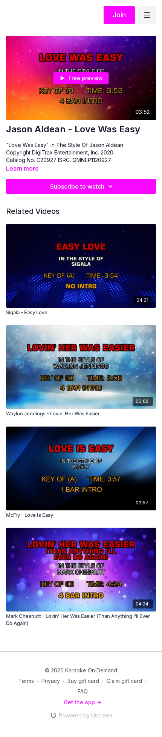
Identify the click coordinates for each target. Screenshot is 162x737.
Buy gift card (83, 681)
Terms (26, 681)
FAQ (83, 691)
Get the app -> (82, 702)
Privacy (50, 681)
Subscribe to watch (77, 186)
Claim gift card (124, 681)
